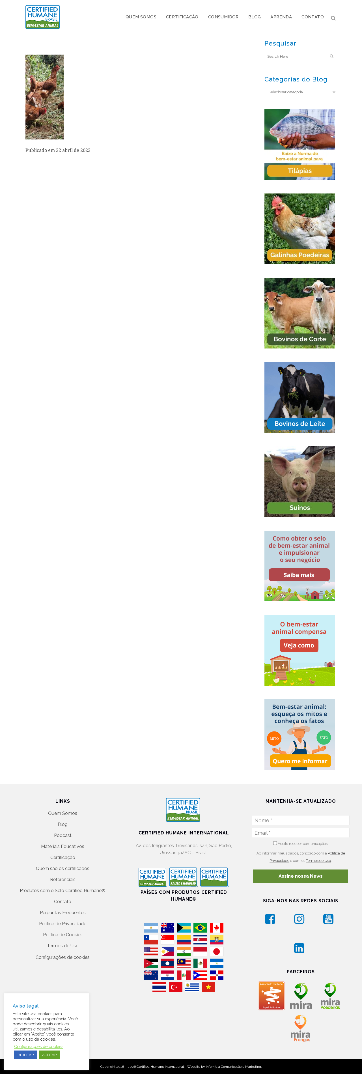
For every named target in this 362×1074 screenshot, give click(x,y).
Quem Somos (62, 813)
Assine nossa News (301, 876)
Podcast (63, 835)
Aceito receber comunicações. (302, 843)
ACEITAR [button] (49, 1055)
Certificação (62, 857)
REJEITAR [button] (26, 1055)
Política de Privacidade (62, 923)
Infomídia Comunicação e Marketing (233, 1067)
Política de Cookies (63, 934)
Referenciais (63, 879)
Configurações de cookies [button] (63, 957)
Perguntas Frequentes (63, 912)
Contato (62, 901)
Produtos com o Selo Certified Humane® (62, 890)
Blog (63, 824)
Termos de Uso (63, 945)
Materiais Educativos (62, 846)
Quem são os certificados (62, 868)
